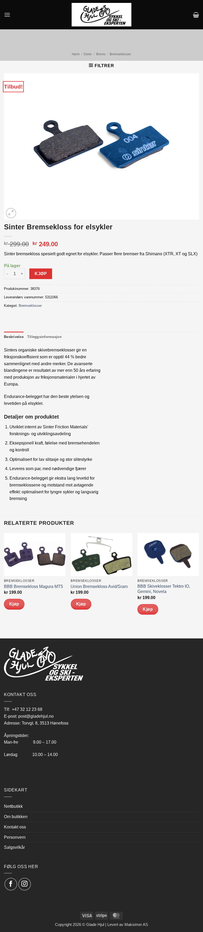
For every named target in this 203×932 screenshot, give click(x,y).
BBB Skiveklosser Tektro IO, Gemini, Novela (163, 589)
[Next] (199, 585)
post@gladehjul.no (36, 716)
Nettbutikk (13, 806)
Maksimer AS (136, 924)
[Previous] (4, 585)
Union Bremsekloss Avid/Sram (99, 586)
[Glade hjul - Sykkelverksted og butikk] (101, 14)
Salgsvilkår (14, 847)
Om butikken (15, 816)
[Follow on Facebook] (10, 884)
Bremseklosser (120, 54)
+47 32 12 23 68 (27, 709)
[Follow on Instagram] (24, 884)
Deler (88, 54)
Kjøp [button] (14, 604)
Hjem (76, 54)
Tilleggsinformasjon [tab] (44, 337)
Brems (100, 54)
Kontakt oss (15, 826)
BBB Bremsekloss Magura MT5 (33, 586)
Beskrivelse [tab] (14, 337)
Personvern (15, 837)
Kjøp (41, 273)
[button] (7, 14)
